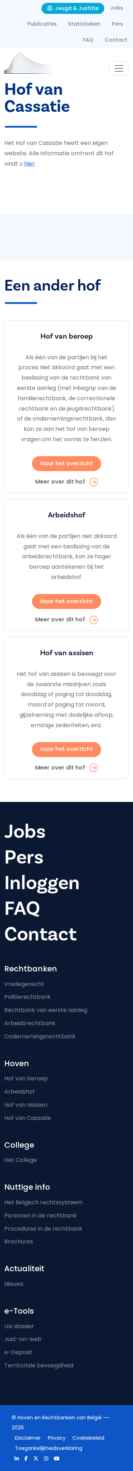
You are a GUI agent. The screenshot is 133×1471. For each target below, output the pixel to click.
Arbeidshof (19, 1091)
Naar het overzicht (66, 463)
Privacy (57, 1437)
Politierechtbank (27, 997)
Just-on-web (22, 1339)
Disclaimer (28, 1437)
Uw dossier (19, 1326)
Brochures (18, 1241)
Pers (117, 23)
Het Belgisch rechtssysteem (43, 1202)
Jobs (116, 7)
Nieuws (13, 1284)
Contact (116, 39)
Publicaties (42, 23)
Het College (20, 1160)
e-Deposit (18, 1352)
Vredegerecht (24, 984)
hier (29, 164)
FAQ (88, 39)
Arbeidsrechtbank (29, 1023)
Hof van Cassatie (27, 1118)
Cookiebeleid (88, 1437)
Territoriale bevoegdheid (38, 1365)
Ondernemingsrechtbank (40, 1036)
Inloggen (42, 883)
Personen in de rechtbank (40, 1215)
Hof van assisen (25, 1105)
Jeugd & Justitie (76, 8)
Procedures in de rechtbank (43, 1229)
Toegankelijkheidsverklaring (48, 1448)
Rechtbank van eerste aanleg (45, 1010)
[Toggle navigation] (119, 68)
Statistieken (84, 23)
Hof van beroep (26, 1078)
